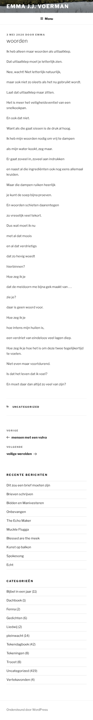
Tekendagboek (17, 644)
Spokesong (15, 556)
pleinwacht (14, 636)
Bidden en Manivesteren (25, 503)
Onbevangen (16, 512)
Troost (11, 662)
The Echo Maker (18, 521)
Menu (49, 18)
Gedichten (14, 618)
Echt (9, 565)
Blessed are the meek (23, 538)
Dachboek (14, 600)
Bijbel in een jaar (18, 591)
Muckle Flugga (17, 529)
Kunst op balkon (18, 547)
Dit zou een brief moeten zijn (28, 485)
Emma (40, 34)
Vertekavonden (18, 680)
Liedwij (12, 627)
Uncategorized (26, 406)
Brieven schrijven (19, 494)
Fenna (11, 609)
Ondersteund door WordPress (27, 709)
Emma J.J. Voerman (37, 6)
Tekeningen (15, 653)
